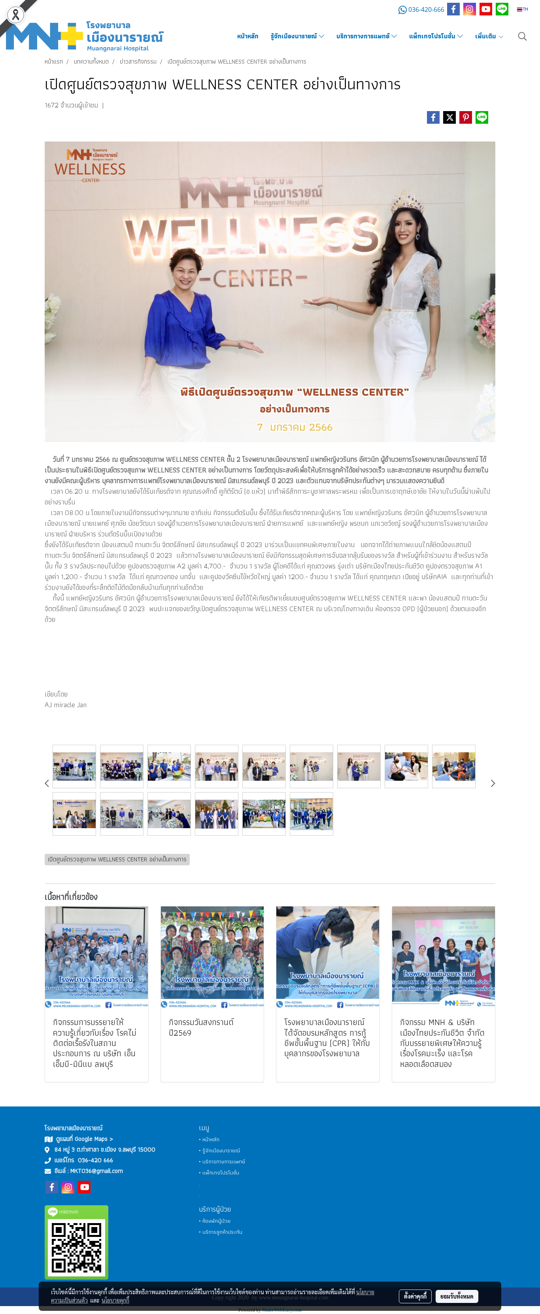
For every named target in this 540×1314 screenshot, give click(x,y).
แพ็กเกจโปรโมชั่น (433, 36)
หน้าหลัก (248, 36)
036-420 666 (95, 1160)
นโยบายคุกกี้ (115, 1300)
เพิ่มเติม (486, 36)
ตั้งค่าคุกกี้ (415, 1296)
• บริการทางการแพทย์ (222, 1161)
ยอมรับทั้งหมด (457, 1296)
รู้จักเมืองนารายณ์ (295, 36)
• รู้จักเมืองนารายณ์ (219, 1150)
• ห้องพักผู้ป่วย (214, 1220)
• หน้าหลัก (209, 1139)
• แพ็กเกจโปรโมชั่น (219, 1172)
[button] (522, 36)
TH (525, 9)
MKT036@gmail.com (96, 1171)
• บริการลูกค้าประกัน (220, 1231)
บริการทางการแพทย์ (363, 36)
